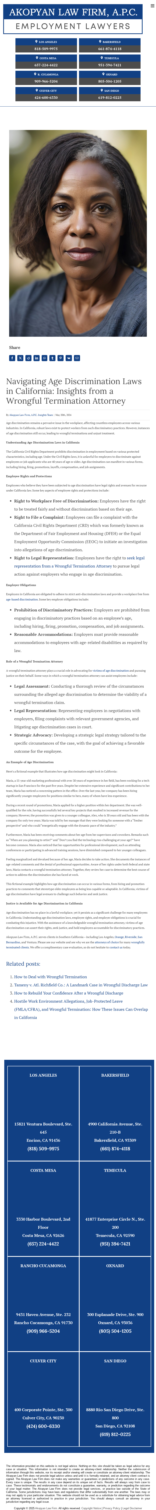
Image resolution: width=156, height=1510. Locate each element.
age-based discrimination (22, 599)
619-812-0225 (109, 97)
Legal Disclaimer (132, 1508)
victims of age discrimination (111, 670)
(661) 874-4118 (115, 1149)
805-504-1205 (109, 81)
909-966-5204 (46, 81)
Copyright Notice (91, 1508)
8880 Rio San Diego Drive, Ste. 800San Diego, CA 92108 (115, 1418)
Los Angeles (48, 42)
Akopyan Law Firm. (46, 1508)
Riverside (130, 937)
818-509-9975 (46, 48)
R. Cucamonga (48, 74)
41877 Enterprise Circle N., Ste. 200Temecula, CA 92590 (115, 1227)
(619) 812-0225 (115, 1434)
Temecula (111, 58)
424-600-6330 (46, 97)
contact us (115, 947)
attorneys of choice (107, 942)
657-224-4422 (46, 65)
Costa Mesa (48, 58)
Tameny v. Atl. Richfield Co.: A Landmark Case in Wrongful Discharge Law (81, 985)
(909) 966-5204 (43, 1331)
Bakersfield (112, 42)
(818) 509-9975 (43, 1149)
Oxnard (111, 74)
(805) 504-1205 (115, 1331)
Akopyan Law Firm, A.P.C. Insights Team (31, 414)
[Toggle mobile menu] (153, 6)
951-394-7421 (109, 65)
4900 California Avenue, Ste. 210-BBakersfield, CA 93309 (115, 1132)
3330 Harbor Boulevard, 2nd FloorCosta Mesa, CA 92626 (43, 1227)
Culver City (48, 91)
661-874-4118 (109, 48)
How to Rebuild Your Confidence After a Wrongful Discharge (68, 993)
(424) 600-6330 (43, 1426)
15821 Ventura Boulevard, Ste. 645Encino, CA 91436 (43, 1132)
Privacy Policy (111, 1508)
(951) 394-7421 (115, 1244)
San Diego (111, 91)
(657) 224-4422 (43, 1244)
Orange (119, 937)
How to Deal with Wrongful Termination (50, 976)
